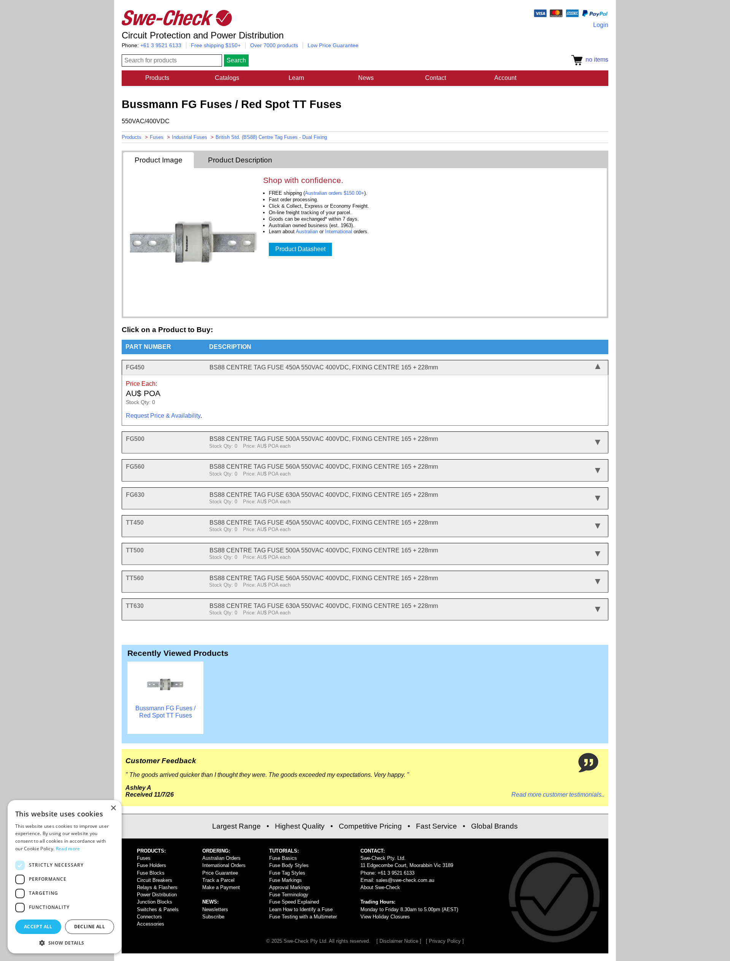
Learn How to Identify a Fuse (301, 909)
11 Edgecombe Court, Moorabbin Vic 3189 (406, 865)
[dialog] (65, 876)
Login (600, 25)
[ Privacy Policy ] (445, 941)
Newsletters (215, 909)
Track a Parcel (218, 880)
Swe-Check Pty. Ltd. (383, 858)
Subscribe (213, 917)
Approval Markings (289, 887)
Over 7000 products (274, 45)
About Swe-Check (380, 887)
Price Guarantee (220, 873)
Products (157, 78)
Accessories (150, 924)
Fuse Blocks (151, 873)
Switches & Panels (158, 909)
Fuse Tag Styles (287, 873)
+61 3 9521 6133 (160, 45)
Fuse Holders (151, 865)
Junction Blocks (154, 902)
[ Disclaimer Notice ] (398, 941)
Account (505, 78)
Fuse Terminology (288, 894)
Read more (68, 848)
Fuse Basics (283, 858)
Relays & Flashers (157, 887)
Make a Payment (221, 887)
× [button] (113, 808)
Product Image (158, 160)
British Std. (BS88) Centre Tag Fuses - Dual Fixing (271, 137)
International (338, 231)
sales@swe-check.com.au (405, 880)
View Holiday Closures (385, 917)
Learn (296, 78)
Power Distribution (157, 894)
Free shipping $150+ (216, 45)
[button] (64, 942)
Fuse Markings (285, 880)
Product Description (240, 160)
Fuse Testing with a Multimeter (303, 917)
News (366, 78)
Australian (307, 231)
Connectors (149, 917)
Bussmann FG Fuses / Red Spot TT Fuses (165, 711)
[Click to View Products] (165, 701)
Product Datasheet (300, 249)
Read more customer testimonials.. (558, 794)
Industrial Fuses (189, 137)
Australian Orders (221, 858)
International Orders (224, 865)
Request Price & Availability (163, 415)
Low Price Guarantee (333, 45)
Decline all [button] (89, 926)
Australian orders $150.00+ (334, 193)
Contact (435, 78)
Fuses (156, 137)
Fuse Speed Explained (294, 902)
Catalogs (227, 78)
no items (595, 59)
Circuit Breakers (154, 880)
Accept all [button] (38, 926)
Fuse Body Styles (289, 865)
